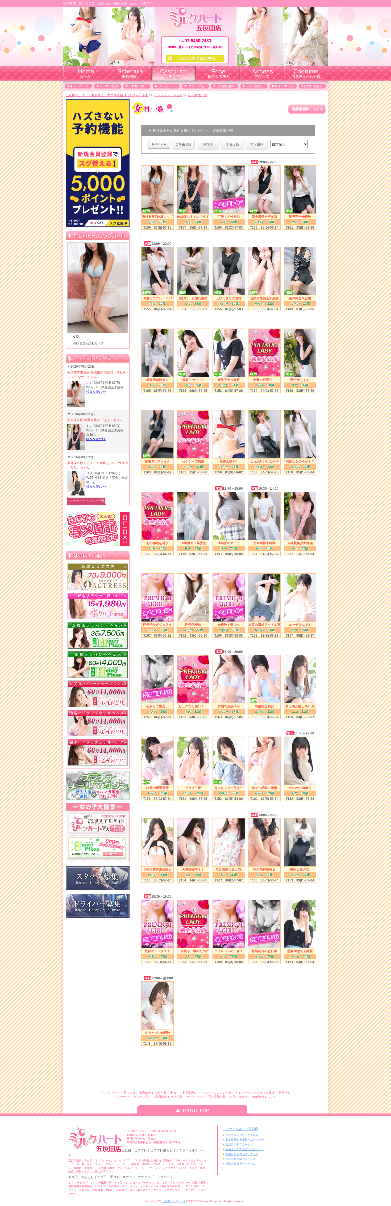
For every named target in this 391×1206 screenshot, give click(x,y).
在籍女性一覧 (197, 95)
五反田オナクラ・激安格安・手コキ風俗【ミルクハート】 (107, 95)
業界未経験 (184, 144)
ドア (104, 1092)
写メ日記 (257, 144)
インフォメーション (168, 95)
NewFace (159, 144)
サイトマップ (284, 86)
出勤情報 (145, 1092)
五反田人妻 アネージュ (239, 1144)
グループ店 (196, 86)
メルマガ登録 (108, 86)
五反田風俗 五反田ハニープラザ (245, 1139)
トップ (115, 1092)
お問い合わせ (313, 86)
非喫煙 (208, 144)
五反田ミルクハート (174, 1201)
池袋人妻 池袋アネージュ (241, 1158)
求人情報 (254, 86)
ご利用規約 (226, 86)
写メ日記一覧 (217, 1096)
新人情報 (129, 1092)
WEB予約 (257, 1096)
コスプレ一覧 (222, 1092)
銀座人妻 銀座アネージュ (241, 1163)
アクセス (204, 1092)
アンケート (167, 86)
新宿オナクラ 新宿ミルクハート (245, 1149)
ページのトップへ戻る (195, 1109)
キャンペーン (79, 86)
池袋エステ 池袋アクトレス (242, 1134)
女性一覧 (161, 1092)
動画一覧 (137, 86)
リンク (272, 1096)
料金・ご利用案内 (182, 1092)
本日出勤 (232, 144)
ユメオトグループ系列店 (240, 1129)
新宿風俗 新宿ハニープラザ (242, 1154)
